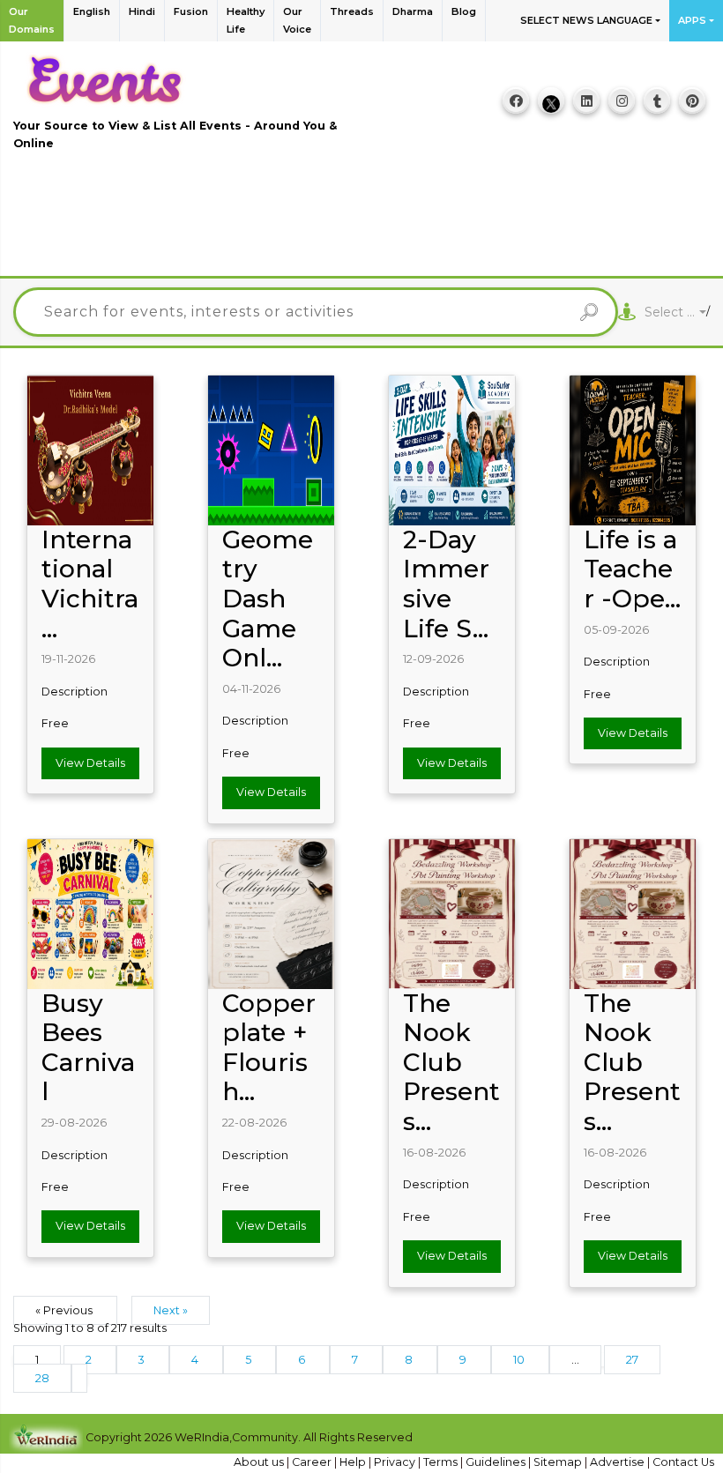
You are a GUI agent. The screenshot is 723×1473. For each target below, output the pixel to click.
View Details (90, 763)
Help (354, 1462)
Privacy (396, 1462)
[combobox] (675, 312)
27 (632, 1359)
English (91, 11)
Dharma (412, 11)
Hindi (142, 11)
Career (313, 1462)
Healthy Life (246, 20)
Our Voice (297, 20)
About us (260, 1462)
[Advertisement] (361, 223)
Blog (463, 11)
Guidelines (497, 1462)
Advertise (618, 1462)
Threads (352, 11)
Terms (441, 1462)
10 (520, 1359)
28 (42, 1378)
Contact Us (683, 1462)
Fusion (191, 11)
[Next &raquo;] (79, 1378)
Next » (170, 1310)
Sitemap (559, 1462)
